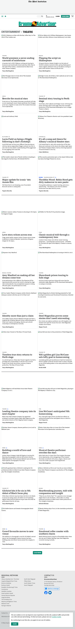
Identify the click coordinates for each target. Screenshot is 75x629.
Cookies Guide (56, 617)
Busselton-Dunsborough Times (9, 587)
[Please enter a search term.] (42, 16)
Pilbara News (27, 581)
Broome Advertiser (6, 583)
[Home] (5, 16)
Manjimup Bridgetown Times (9, 601)
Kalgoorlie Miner (5, 597)
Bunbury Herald (5, 585)
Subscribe (65, 16)
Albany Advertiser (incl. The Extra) (10, 579)
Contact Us (4, 613)
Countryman (4, 589)
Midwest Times (5, 603)
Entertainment (10, 32)
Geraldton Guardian (6, 591)
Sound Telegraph (28, 585)
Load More (37, 552)
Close (15, 624)
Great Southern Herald (7, 593)
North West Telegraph (29, 579)
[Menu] (2, 16)
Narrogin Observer (6, 605)
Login (58, 16)
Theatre (28, 31)
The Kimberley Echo (6, 599)
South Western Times (29, 583)
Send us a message (53, 588)
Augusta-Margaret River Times (9, 581)
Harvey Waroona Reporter (8, 595)
